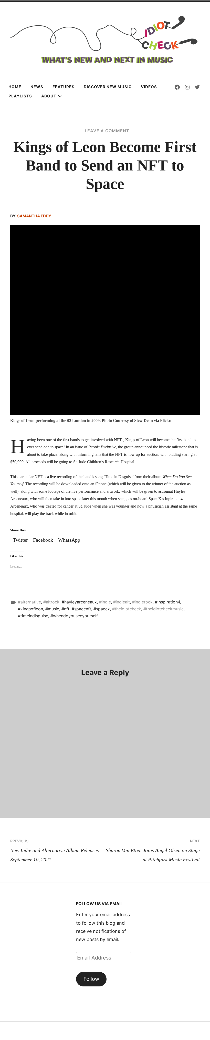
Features (63, 86)
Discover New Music (108, 86)
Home (14, 86)
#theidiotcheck (126, 608)
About (48, 96)
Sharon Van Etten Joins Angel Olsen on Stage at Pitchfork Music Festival (153, 850)
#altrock (51, 601)
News (36, 86)
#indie (105, 601)
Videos (149, 86)
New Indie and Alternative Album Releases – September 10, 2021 (56, 850)
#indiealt (121, 601)
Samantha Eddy (34, 216)
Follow (91, 979)
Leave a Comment (107, 130)
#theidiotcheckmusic (163, 608)
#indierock (142, 601)
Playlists (20, 96)
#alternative (29, 601)
